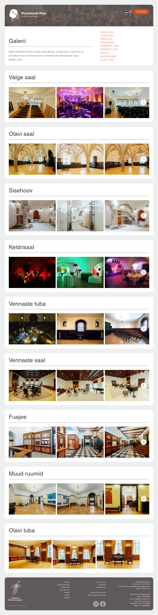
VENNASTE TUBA (109, 45)
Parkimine (102, 585)
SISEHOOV (106, 39)
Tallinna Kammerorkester (97, 595)
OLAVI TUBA (106, 59)
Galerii (67, 595)
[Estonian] (126, 11)
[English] (130, 11)
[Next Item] (144, 102)
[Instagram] (96, 604)
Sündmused (65, 587)
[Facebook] (103, 604)
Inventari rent (101, 582)
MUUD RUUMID (108, 56)
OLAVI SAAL (106, 35)
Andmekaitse (101, 587)
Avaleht (67, 582)
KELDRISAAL (107, 42)
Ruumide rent (65, 590)
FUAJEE (104, 52)
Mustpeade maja (63, 585)
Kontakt (67, 598)
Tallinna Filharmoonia (98, 592)
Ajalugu (67, 592)
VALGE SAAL (107, 32)
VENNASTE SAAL (109, 49)
